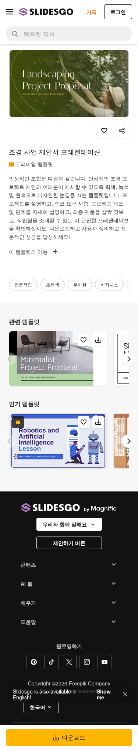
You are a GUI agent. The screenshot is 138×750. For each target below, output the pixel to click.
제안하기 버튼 (69, 542)
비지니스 (109, 284)
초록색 (52, 284)
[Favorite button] (104, 130)
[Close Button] (125, 694)
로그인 (118, 11)
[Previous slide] (9, 359)
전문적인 (23, 284)
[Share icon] (121, 130)
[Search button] (15, 33)
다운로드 (73, 737)
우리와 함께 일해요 (65, 524)
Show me (104, 694)
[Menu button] (9, 11)
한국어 (37, 707)
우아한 (79, 284)
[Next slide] (128, 359)
